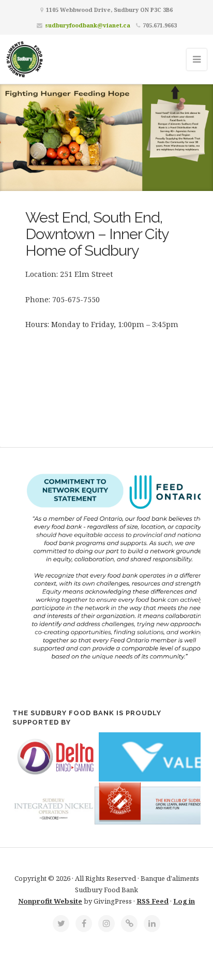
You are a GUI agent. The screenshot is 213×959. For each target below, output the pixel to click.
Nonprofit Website (50, 901)
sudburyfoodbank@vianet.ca (87, 25)
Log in (184, 901)
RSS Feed (152, 901)
